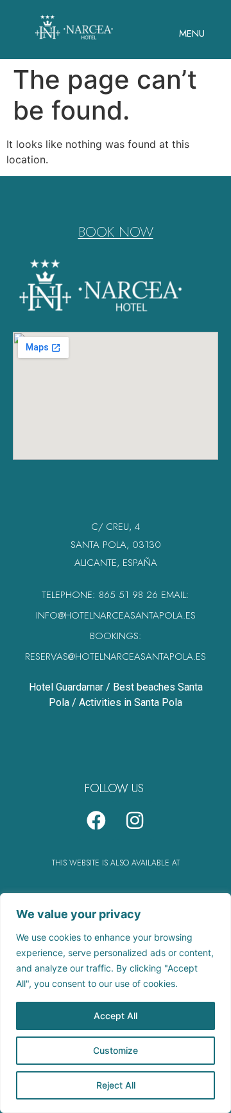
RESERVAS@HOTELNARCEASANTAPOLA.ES (115, 656)
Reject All (115, 1085)
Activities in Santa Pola (130, 702)
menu (192, 33)
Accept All (115, 1015)
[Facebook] (96, 820)
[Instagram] (135, 820)
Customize (115, 1050)
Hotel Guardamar (66, 687)
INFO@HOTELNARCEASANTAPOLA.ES (116, 615)
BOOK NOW (115, 231)
